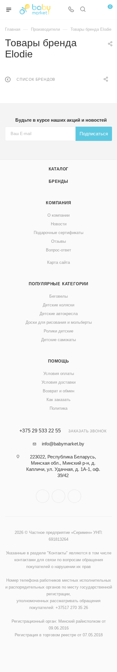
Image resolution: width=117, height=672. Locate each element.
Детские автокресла (59, 313)
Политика (58, 408)
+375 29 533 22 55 (40, 430)
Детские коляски (58, 305)
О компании (58, 215)
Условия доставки (58, 382)
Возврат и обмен (58, 391)
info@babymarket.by (63, 443)
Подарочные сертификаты (58, 232)
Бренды (58, 181)
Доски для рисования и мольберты (59, 322)
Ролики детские (58, 331)
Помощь (58, 361)
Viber (58, 496)
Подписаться (94, 133)
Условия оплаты (58, 373)
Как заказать (58, 399)
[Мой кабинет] (94, 9)
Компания (58, 203)
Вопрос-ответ (58, 250)
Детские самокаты (58, 339)
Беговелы (58, 296)
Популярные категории (58, 284)
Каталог (59, 169)
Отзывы (58, 241)
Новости (58, 224)
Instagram (42, 496)
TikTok (74, 496)
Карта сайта (58, 262)
